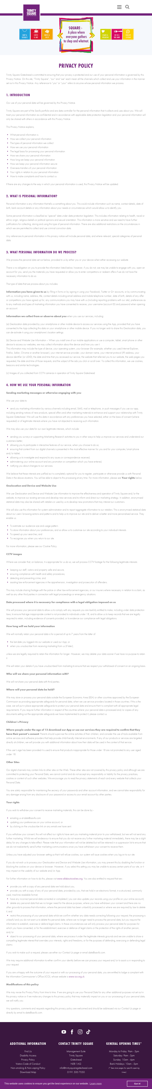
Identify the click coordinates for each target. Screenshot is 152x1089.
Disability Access (28, 1055)
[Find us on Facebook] (72, 1031)
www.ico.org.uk (76, 976)
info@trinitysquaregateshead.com (76, 1068)
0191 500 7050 (76, 1072)
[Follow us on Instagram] (80, 1031)
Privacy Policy (28, 1059)
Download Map (28, 1072)
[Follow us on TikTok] (88, 1031)
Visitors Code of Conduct (28, 1063)
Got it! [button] (137, 1083)
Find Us (28, 1051)
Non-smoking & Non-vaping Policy (28, 1068)
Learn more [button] (96, 1083)
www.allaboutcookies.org (70, 878)
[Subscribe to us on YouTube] (63, 1031)
